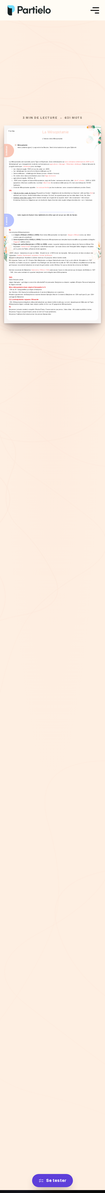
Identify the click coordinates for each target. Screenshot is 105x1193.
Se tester (56, 1180)
